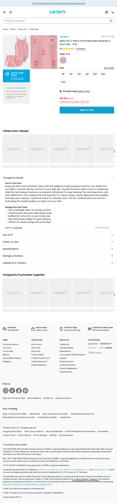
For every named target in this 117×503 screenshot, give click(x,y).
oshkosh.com (56, 469)
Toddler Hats (65, 417)
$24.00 (70, 98)
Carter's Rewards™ (39, 361)
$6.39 (63, 98)
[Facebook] (19, 390)
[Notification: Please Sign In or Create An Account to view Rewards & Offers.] (106, 12)
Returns (6, 354)
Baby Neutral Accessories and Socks (19, 417)
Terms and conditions (34, 431)
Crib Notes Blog (66, 348)
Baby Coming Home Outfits (15, 414)
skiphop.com (68, 469)
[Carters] (93, 344)
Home (5, 29)
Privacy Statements (54, 431)
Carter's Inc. (65, 344)
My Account (36, 344)
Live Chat (7, 348)
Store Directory (66, 372)
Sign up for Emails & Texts (14, 398)
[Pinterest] (25, 390)
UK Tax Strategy (40, 435)
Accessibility (103, 431)
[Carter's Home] (58, 12)
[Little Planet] (92, 348)
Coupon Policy (9, 435)
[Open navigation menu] (4, 12)
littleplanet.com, (82, 469)
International (65, 351)
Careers (63, 358)
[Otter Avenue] (95, 352)
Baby (13, 29)
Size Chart (35, 351)
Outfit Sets (34, 29)
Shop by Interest (66, 435)
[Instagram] (6, 390)
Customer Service (10, 344)
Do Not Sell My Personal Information (80, 431)
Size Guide (109, 67)
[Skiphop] (105, 348)
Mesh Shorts (35, 414)
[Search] (111, 20)
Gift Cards (35, 348)
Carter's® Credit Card (40, 358)
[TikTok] (12, 390)
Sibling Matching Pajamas (82, 414)
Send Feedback (34, 398)
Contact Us (48, 398)
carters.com (44, 469)
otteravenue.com (101, 469)
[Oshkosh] (106, 344)
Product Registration (68, 368)
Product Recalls (24, 435)
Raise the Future (66, 361)
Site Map (53, 435)
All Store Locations (63, 398)
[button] (114, 151)
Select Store (84, 91)
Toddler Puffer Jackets (47, 417)
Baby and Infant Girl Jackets (55, 414)
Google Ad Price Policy (12, 431)
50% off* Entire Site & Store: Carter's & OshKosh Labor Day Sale (58, 3)
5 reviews (80, 49)
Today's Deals (37, 354)
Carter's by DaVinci (68, 365)
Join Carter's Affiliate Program (72, 354)
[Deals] (10, 12)
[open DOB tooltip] (113, 36)
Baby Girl (23, 29)
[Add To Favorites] (52, 40)
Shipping (7, 361)
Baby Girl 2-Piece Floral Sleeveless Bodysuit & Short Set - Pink (85, 42)
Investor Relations (39, 365)
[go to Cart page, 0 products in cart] (113, 12)
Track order (8, 351)
